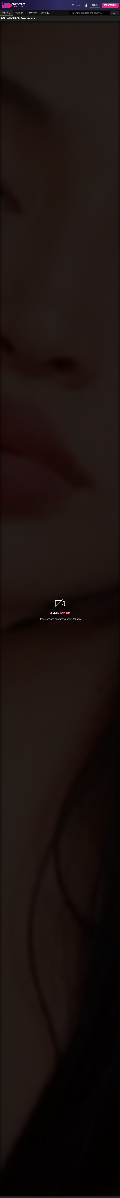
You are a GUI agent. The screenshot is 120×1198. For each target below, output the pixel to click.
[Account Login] (86, 5)
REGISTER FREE (110, 5)
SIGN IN (95, 5)
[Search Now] (114, 13)
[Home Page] (13, 5)
